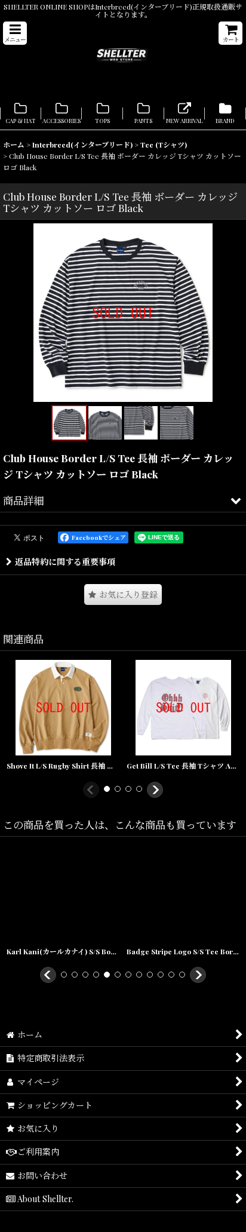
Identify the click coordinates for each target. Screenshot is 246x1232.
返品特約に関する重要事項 (65, 561)
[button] (15, 33)
